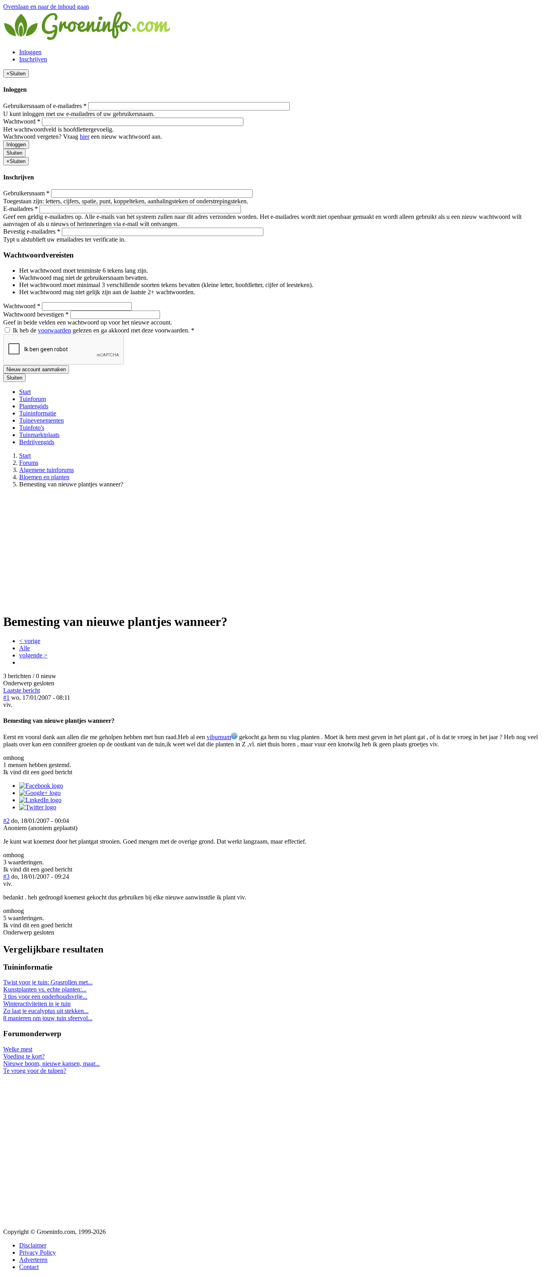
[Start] (87, 38)
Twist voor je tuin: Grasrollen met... (48, 982)
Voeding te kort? (24, 1056)
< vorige (29, 641)
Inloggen (30, 52)
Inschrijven (33, 59)
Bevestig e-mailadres (31, 231)
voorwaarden (54, 330)
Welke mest (17, 1049)
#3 (6, 876)
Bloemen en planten (44, 477)
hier (84, 136)
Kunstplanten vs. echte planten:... (45, 989)
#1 (6, 697)
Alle (24, 648)
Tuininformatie (37, 413)
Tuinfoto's (31, 427)
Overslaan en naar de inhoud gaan (46, 6)
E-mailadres (20, 208)
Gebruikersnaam (26, 193)
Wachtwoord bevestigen (36, 314)
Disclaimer (32, 1245)
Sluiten (14, 153)
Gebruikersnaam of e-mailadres (45, 105)
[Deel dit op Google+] (40, 792)
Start (25, 391)
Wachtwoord (21, 121)
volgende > (33, 655)
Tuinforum (32, 398)
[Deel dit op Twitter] (37, 807)
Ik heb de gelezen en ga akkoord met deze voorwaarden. (102, 330)
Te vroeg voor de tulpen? (34, 1070)
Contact (29, 1266)
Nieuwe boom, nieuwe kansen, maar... (51, 1063)
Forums (28, 462)
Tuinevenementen (41, 420)
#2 (6, 820)
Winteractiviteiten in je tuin (37, 1003)
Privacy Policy (37, 1252)
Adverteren (33, 1259)
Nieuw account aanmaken (36, 369)
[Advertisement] (272, 550)
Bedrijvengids (36, 442)
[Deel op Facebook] (41, 785)
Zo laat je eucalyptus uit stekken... (46, 1010)
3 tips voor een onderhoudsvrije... (45, 996)
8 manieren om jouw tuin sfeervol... (48, 1018)
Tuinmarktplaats (39, 434)
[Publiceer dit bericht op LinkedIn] (40, 800)
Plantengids (33, 406)
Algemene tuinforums (46, 469)
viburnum (219, 737)
